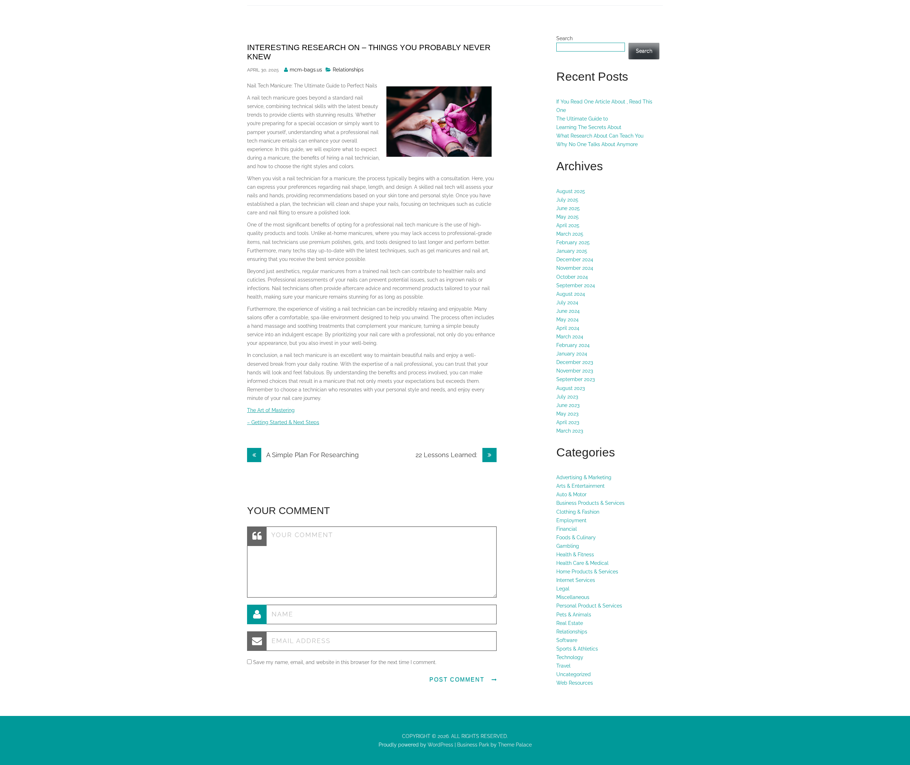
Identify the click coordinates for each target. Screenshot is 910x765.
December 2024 (574, 259)
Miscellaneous (572, 597)
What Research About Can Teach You (599, 136)
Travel (563, 666)
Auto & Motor (571, 494)
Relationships (348, 70)
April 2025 (567, 225)
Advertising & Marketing (583, 477)
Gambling (567, 546)
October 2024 (572, 277)
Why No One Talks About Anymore (597, 144)
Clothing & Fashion (577, 512)
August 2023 (570, 388)
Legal (562, 589)
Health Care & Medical (582, 563)
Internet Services (575, 580)
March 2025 (569, 234)
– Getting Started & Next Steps (283, 422)
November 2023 (574, 371)
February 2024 (573, 345)
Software (566, 640)
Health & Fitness (575, 554)
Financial (566, 529)
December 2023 (574, 362)
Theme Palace (515, 745)
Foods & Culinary (576, 537)
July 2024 (567, 302)
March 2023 (569, 431)
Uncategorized (573, 674)
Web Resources (574, 683)
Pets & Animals (573, 614)
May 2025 (567, 217)
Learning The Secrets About (588, 127)
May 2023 (567, 414)
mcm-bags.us (306, 70)
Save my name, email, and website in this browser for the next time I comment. (345, 662)
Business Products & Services (590, 503)
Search (564, 38)
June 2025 (568, 208)
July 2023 (567, 397)
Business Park (473, 745)
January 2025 (571, 251)
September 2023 (575, 379)
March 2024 (569, 336)
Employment (571, 520)
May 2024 (567, 319)
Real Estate (569, 623)
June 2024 (568, 311)
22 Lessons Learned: (447, 455)
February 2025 (573, 242)
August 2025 (570, 191)
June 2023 (567, 405)
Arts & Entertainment (580, 486)
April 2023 (567, 422)
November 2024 (574, 268)
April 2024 (567, 328)
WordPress (439, 745)
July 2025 (567, 200)
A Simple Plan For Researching (312, 455)
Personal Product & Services (589, 606)
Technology (569, 657)
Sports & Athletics (577, 649)
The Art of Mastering (271, 410)
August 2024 (570, 294)
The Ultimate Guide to (582, 119)
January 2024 (571, 354)
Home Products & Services (587, 571)
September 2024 (575, 285)
